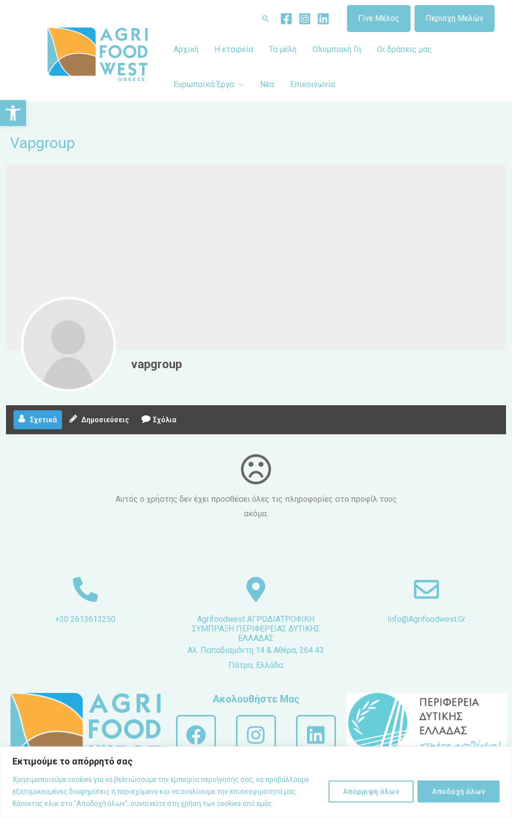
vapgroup (156, 364)
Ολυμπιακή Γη (336, 49)
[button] (13, 113)
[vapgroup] (68, 344)
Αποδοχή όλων (458, 791)
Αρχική (186, 49)
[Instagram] (304, 19)
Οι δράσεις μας (404, 49)
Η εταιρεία (233, 49)
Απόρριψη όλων (371, 791)
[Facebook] (286, 19)
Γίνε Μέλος (379, 18)
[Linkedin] (323, 19)
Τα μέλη (282, 49)
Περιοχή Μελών (455, 18)
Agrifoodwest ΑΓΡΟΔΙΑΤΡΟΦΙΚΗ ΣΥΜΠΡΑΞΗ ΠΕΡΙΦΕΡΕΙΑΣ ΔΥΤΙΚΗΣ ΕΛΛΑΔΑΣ (256, 628)
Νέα (267, 84)
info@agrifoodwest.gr (427, 619)
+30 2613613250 (85, 619)
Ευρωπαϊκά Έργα (204, 84)
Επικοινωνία (312, 84)
